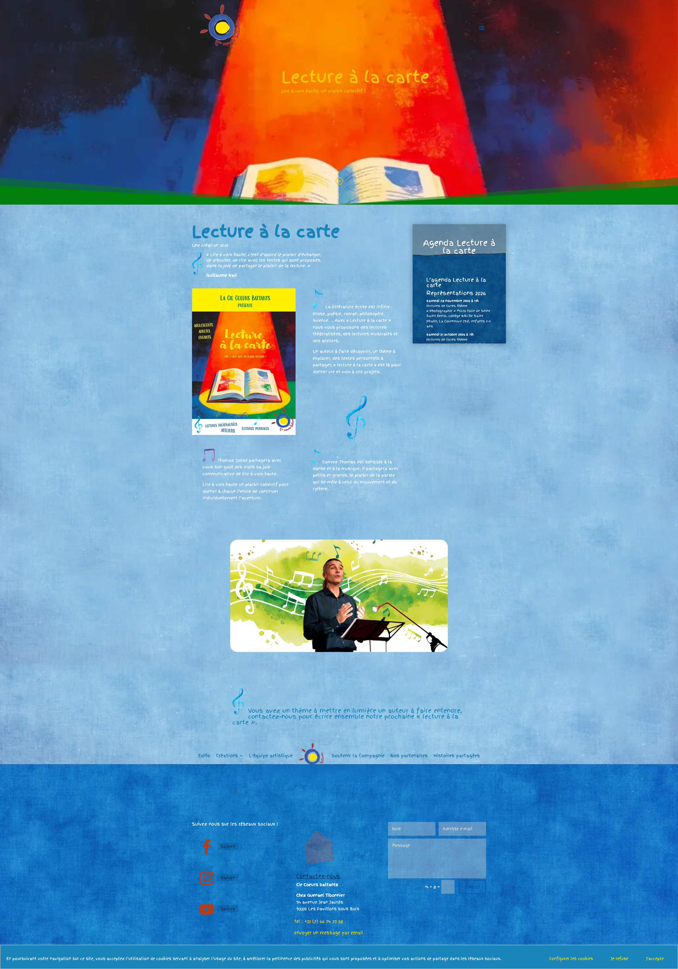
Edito (204, 755)
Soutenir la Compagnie (358, 755)
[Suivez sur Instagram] (206, 878)
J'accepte (655, 958)
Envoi (472, 887)
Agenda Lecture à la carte (459, 247)
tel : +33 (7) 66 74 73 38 (318, 921)
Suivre (228, 846)
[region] (339, 957)
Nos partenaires (409, 755)
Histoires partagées (457, 755)
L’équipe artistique (271, 755)
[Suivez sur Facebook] (206, 846)
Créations (227, 755)
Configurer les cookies (571, 958)
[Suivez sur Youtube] (206, 909)
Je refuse (619, 958)
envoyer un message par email (328, 933)
